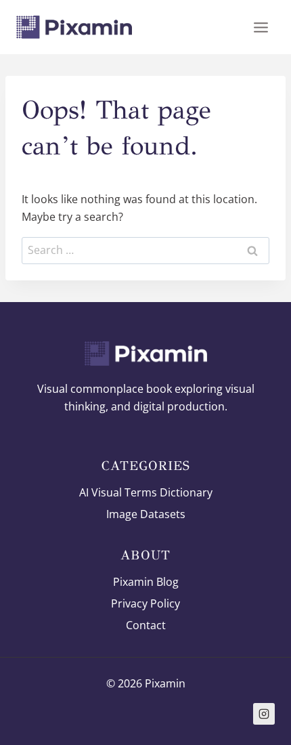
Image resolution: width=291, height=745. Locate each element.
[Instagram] (264, 714)
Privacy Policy (145, 603)
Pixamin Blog (146, 581)
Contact (146, 625)
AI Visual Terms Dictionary (145, 492)
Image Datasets (145, 514)
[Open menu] (260, 27)
